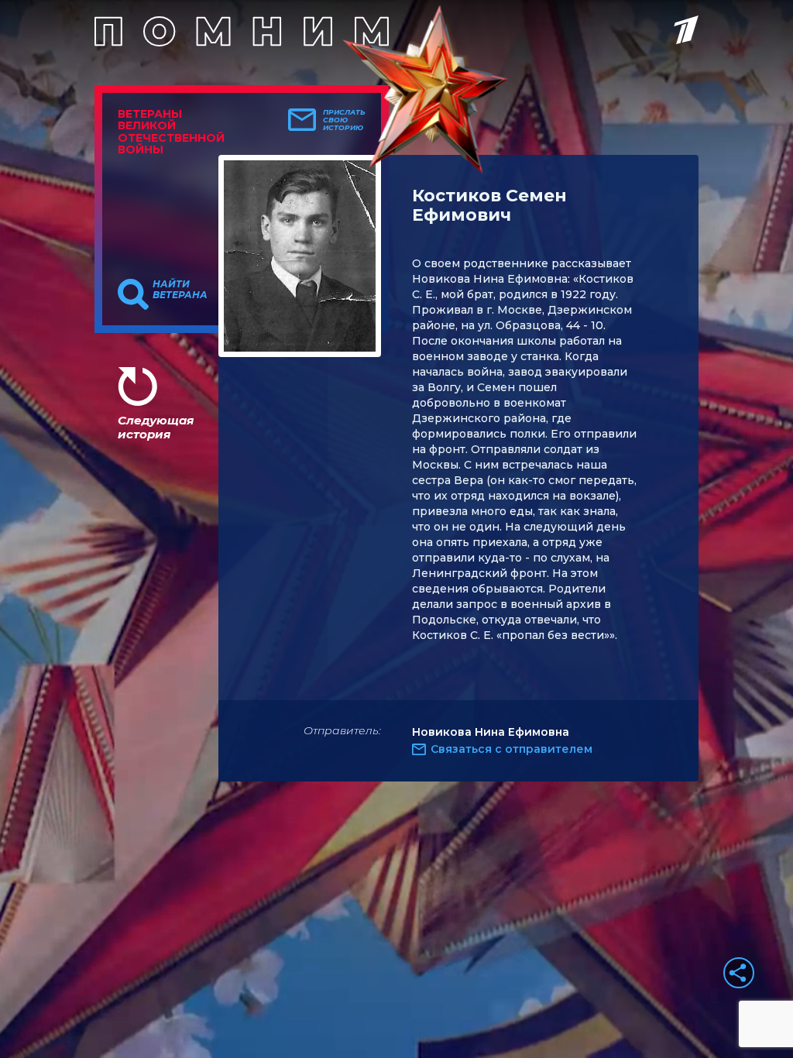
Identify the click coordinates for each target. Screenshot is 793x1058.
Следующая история (156, 427)
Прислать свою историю (344, 120)
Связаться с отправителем (511, 749)
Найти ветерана (180, 290)
